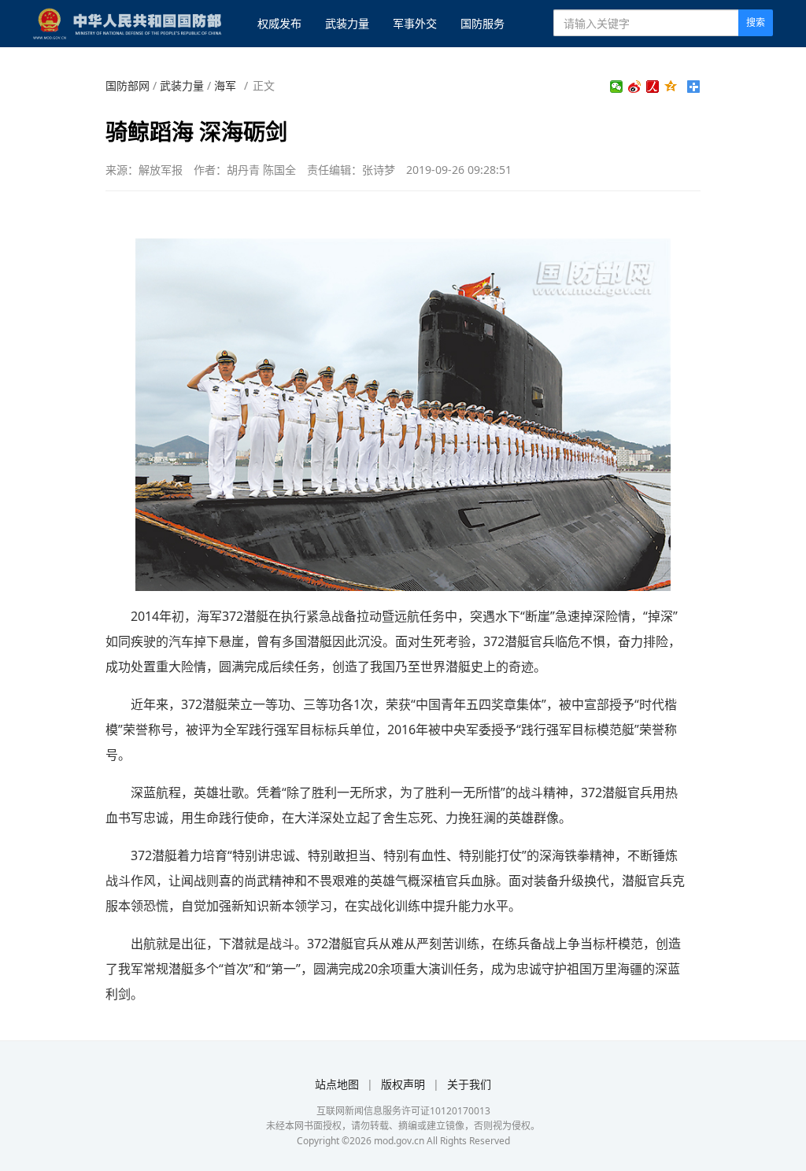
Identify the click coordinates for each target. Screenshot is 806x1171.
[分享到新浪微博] (634, 86)
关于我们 (469, 1084)
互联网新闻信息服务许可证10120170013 (403, 1110)
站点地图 (337, 1084)
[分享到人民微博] (653, 86)
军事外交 (415, 23)
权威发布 (279, 23)
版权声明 (403, 1084)
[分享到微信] (616, 86)
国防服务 (482, 23)
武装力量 (347, 23)
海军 (225, 85)
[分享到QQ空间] (671, 86)
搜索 (755, 22)
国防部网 (127, 85)
